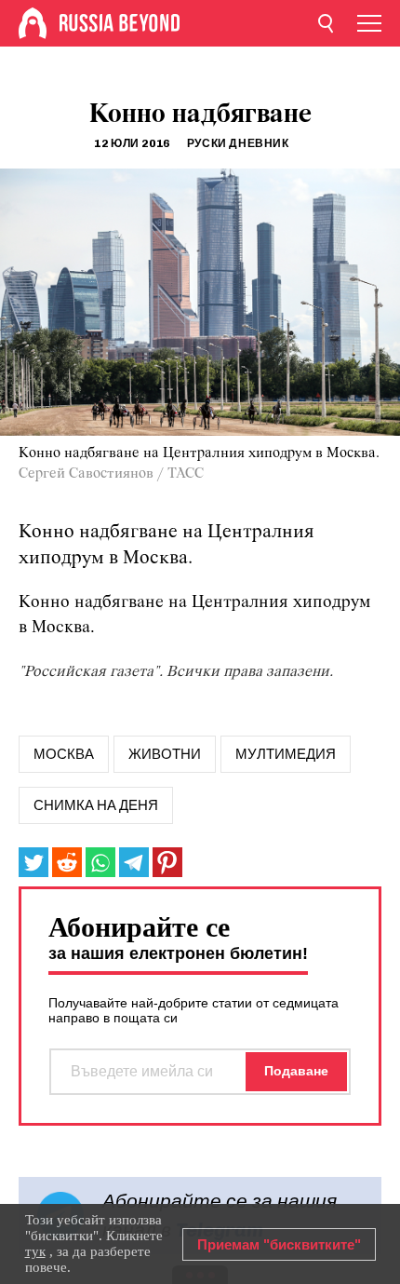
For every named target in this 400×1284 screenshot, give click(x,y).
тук (35, 1251)
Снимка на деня (95, 805)
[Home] (33, 23)
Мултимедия (285, 754)
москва (63, 754)
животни (164, 754)
